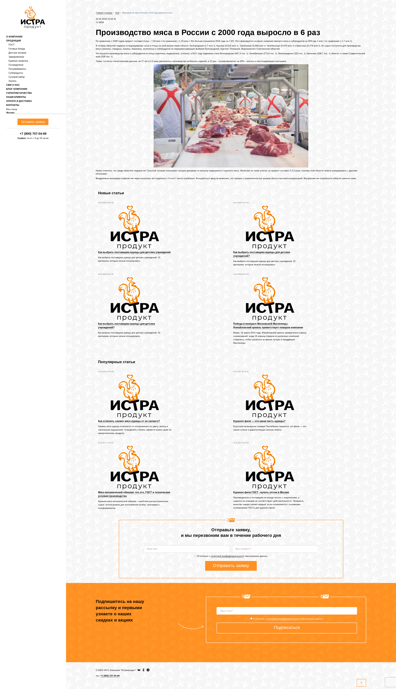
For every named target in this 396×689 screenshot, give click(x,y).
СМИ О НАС (13, 85)
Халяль (13, 81)
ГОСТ (12, 44)
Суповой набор (17, 77)
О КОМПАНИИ (14, 36)
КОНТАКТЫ (12, 105)
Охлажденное (16, 64)
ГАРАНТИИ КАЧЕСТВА (19, 93)
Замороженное (16, 56)
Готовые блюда (17, 48)
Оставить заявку (33, 122)
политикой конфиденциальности (227, 556)
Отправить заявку (231, 565)
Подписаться (287, 627)
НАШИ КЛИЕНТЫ (16, 97)
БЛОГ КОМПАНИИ (16, 89)
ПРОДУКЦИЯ (13, 40)
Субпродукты (16, 73)
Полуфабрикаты (17, 68)
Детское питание (17, 52)
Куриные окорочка (18, 60)
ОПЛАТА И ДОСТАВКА (19, 101)
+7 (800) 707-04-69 (33, 133)
